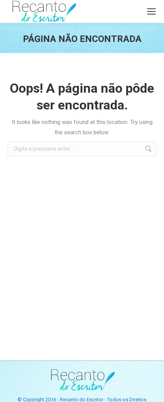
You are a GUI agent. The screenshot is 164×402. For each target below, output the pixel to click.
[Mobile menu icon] (151, 11)
